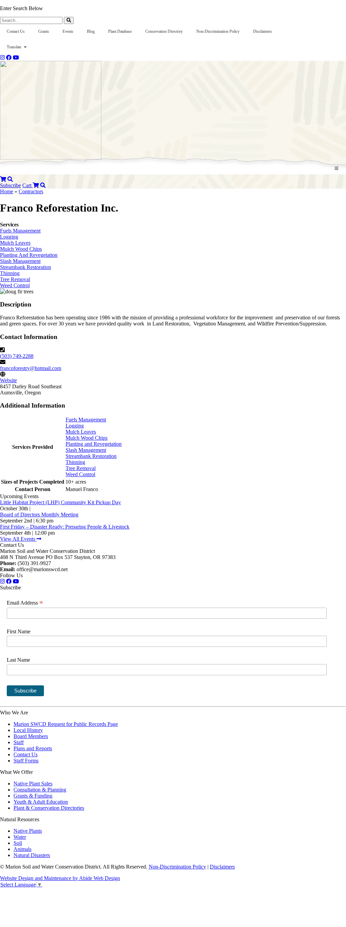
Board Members (31, 736)
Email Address (25, 603)
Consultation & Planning (40, 789)
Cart (27, 185)
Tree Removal (15, 279)
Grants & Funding (33, 796)
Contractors (31, 191)
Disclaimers (222, 867)
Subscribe (10, 185)
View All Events (18, 539)
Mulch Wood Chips (21, 249)
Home (6, 191)
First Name (18, 631)
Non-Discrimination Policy (177, 867)
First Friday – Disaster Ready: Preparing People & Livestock (64, 527)
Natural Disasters (32, 855)
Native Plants (28, 831)
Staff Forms (26, 760)
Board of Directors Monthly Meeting (39, 514)
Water (20, 837)
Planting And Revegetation (28, 255)
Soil (18, 843)
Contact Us (26, 754)
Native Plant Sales (33, 783)
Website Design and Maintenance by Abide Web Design (60, 878)
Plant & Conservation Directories (49, 808)
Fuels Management (20, 231)
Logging (9, 237)
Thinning (10, 273)
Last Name (18, 660)
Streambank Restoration (25, 267)
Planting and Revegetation (94, 444)
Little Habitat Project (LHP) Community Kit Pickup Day (60, 502)
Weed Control (15, 285)
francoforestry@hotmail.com (30, 368)
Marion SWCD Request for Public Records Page (66, 724)
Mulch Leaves (15, 243)
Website (8, 380)
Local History (28, 730)
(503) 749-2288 (16, 356)
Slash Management (20, 261)
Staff (19, 742)
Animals (22, 849)
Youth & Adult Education (41, 802)
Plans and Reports (33, 748)
